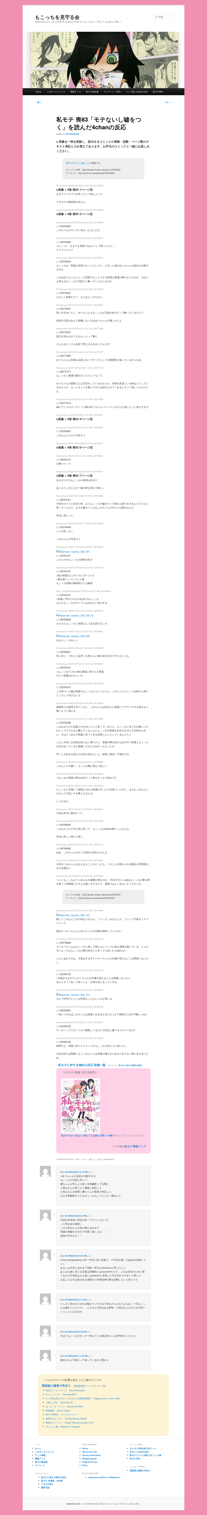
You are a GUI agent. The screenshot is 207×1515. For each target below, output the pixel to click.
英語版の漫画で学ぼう (56, 1385)
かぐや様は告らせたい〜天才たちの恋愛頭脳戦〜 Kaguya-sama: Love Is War (83, 1398)
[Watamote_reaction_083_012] (73, 915)
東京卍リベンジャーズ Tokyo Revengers (65, 1390)
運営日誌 (45, 1487)
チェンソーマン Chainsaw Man (61, 1394)
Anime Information (91, 1455)
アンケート (40, 1465)
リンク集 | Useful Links (137, 91)
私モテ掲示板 (92, 91)
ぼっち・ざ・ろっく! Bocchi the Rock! (65, 1406)
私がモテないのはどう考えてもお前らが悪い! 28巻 (87, 1135)
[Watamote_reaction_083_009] (73, 636)
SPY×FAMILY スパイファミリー (62, 1414)
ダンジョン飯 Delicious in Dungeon (63, 1426)
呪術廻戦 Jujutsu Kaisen (58, 1410)
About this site (89, 1451)
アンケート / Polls (112, 91)
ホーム (38, 1448)
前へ (38, 102)
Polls (84, 1465)
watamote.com (73, 1503)
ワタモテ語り (47, 1483)
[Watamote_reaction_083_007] (73, 551)
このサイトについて (55, 91)
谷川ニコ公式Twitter (139, 1451)
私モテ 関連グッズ (135, 1146)
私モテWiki (158, 91)
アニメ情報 (40, 1455)
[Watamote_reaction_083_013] (73, 994)
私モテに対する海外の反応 (130, 1065)
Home (38, 91)
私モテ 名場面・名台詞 (52, 1480)
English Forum (89, 1461)
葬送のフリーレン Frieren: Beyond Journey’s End (70, 1422)
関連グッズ (75, 91)
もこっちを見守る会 (57, 16)
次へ (169, 102)
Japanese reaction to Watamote (104, 1477)
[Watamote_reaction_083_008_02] (74, 615)
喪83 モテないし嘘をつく (78, 163)
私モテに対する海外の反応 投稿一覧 (82, 1065)
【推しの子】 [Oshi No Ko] (59, 1402)
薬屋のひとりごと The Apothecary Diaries (66, 1418)
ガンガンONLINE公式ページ (143, 1448)
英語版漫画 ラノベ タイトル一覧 (89, 1385)
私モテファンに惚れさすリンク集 (145, 1455)
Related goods (89, 1458)
